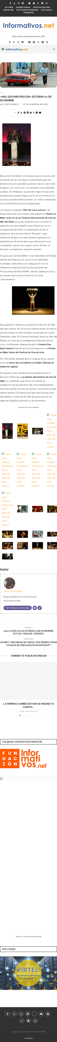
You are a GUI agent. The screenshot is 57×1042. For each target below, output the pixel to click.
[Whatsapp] (38, 3)
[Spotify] (34, 3)
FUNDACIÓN (28, 13)
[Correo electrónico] (35, 608)
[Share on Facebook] (18, 112)
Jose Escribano (11, 104)
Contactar (8, 10)
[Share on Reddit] (31, 112)
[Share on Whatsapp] (34, 112)
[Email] (29, 3)
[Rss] (46, 3)
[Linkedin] (23, 3)
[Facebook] (10, 3)
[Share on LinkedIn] (27, 112)
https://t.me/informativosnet (28, 936)
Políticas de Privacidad (27, 10)
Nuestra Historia (41, 7)
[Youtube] (34, 1014)
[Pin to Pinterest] (25, 112)
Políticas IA (46, 10)
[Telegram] (42, 3)
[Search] (54, 49)
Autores (9, 7)
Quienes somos (23, 7)
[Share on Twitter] (21, 112)
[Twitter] (14, 3)
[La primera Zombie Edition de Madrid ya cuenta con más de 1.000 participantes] (28, 681)
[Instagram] (18, 3)
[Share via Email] (40, 112)
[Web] (39, 608)
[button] (2, 688)
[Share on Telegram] (37, 112)
